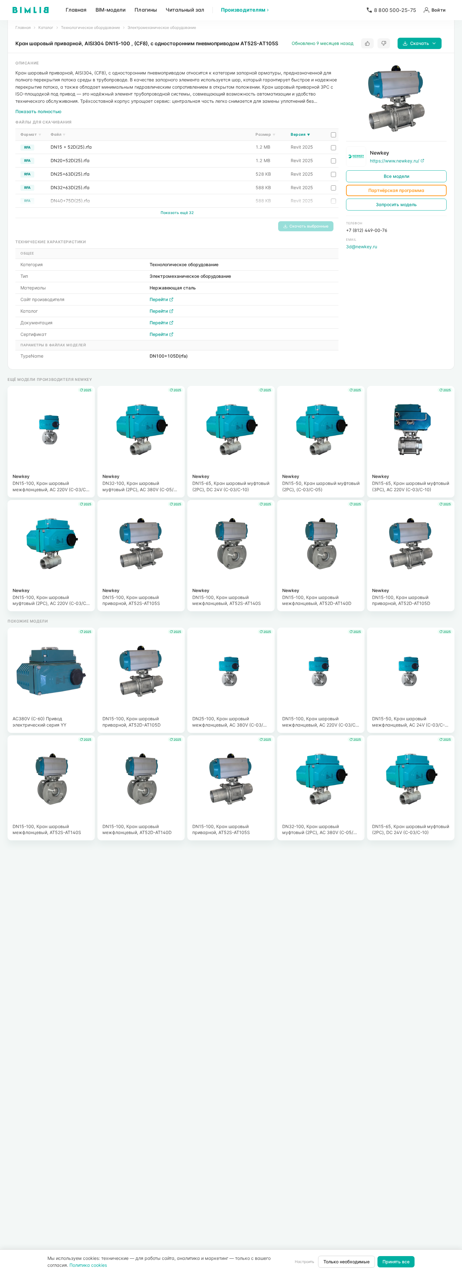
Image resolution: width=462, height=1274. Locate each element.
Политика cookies (88, 1265)
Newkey (379, 152)
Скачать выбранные (308, 226)
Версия (300, 134)
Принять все (396, 1261)
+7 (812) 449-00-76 (366, 230)
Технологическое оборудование (90, 27)
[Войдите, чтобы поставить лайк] (367, 43)
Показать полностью (38, 111)
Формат (30, 134)
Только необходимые (346, 1261)
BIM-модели (111, 10)
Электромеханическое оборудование (162, 27)
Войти (439, 10)
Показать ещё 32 (177, 212)
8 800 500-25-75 (395, 10)
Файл (58, 134)
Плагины (146, 10)
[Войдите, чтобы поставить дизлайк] (383, 43)
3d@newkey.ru (361, 246)
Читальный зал (185, 10)
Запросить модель (396, 204)
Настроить (304, 1261)
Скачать (419, 43)
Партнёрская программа (396, 190)
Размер (265, 134)
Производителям (243, 10)
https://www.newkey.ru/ (394, 160)
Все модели (396, 176)
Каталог (45, 27)
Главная (76, 10)
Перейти (159, 299)
